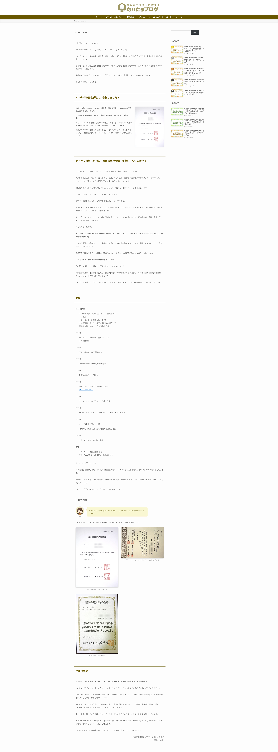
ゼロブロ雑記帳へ (86, 389)
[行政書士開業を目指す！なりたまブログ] (139, 7)
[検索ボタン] (181, 17)
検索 (195, 32)
